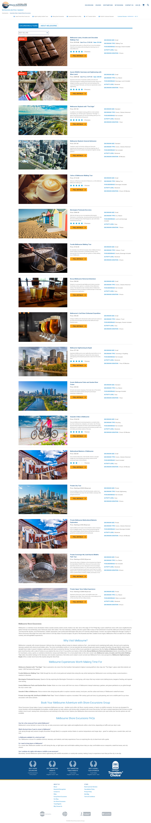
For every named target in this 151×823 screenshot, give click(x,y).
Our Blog (56, 799)
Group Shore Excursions (60, 796)
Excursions (89, 5)
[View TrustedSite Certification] (106, 814)
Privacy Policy (88, 791)
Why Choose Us (58, 806)
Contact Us (129, 5)
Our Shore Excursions (59, 801)
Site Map (86, 794)
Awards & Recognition (60, 789)
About (49, 26)
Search (148, 5)
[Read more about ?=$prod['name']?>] (43, 51)
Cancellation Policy (89, 789)
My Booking (119, 5)
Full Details (78, 56)
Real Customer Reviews (90, 787)
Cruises (98, 5)
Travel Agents (57, 804)
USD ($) (137, 5)
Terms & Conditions (89, 796)
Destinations (108, 5)
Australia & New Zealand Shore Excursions (20, 13)
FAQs (55, 794)
